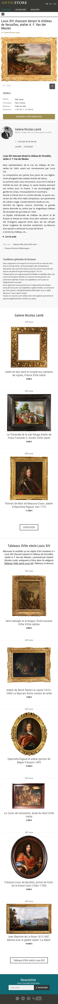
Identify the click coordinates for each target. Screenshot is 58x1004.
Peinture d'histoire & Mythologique (17, 248)
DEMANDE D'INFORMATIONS (29, 116)
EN (50, 4)
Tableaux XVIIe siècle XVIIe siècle (25, 244)
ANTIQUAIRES (20, 9)
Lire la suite (10, 236)
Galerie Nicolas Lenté (28, 129)
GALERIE (18, 147)
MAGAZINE (35, 9)
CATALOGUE (6, 9)
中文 (55, 4)
